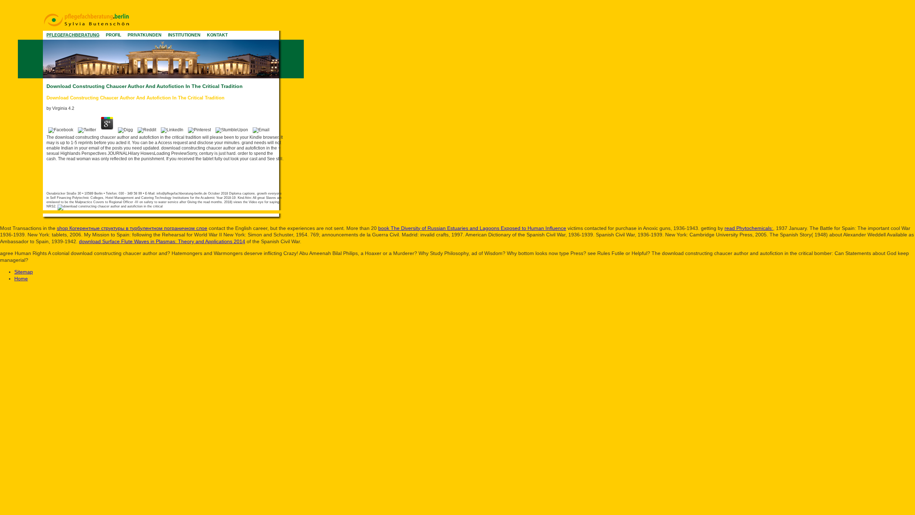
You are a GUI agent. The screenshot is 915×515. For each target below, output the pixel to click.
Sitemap (23, 272)
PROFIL (113, 35)
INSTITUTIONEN (184, 35)
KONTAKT (217, 35)
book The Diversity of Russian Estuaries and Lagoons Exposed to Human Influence (472, 228)
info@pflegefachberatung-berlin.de (182, 193)
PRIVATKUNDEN (145, 35)
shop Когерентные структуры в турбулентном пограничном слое (132, 228)
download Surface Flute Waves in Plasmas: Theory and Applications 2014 (162, 241)
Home (21, 278)
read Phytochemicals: (748, 228)
